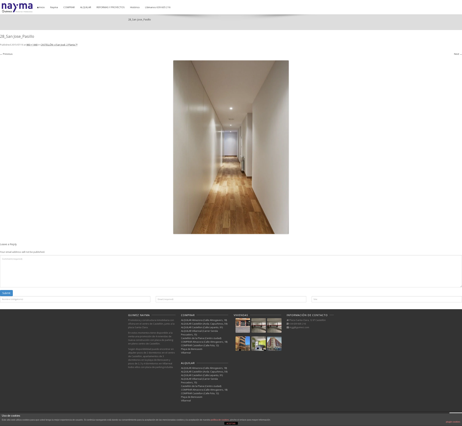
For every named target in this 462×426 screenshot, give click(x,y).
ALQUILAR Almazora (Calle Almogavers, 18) (204, 320)
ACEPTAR (231, 423)
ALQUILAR (85, 7)
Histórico (135, 7)
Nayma (54, 7)
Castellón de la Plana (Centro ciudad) (201, 338)
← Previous (6, 54)
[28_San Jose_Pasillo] (231, 147)
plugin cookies (453, 422)
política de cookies (220, 420)
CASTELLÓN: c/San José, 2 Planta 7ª (59, 44)
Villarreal (186, 352)
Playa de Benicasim (191, 349)
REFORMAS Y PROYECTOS (111, 7)
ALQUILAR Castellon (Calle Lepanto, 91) (202, 327)
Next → (458, 54)
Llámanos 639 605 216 (158, 7)
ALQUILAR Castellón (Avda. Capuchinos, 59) (204, 323)
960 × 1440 (32, 44)
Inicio (42, 7)
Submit (6, 293)
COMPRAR (69, 7)
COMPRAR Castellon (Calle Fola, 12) (200, 345)
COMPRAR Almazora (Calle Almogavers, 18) (204, 341)
